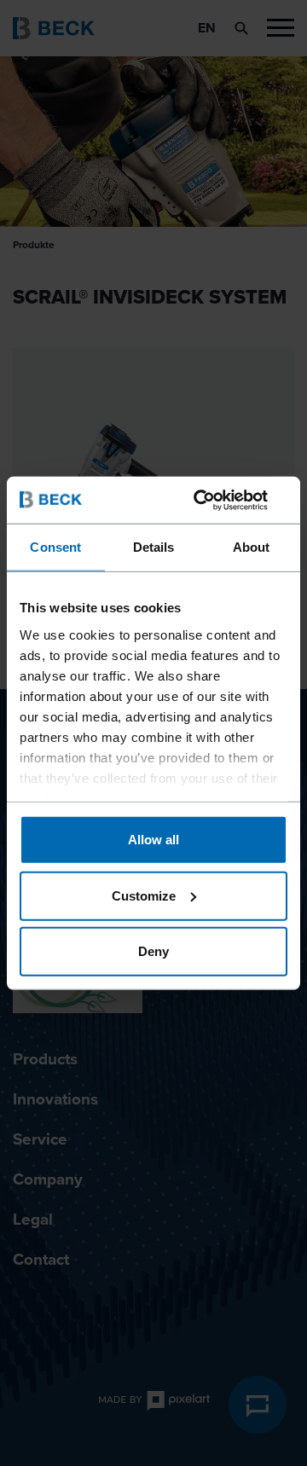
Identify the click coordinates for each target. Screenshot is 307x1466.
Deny (153, 951)
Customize (144, 895)
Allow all (153, 839)
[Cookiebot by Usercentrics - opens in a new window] (216, 500)
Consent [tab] (55, 547)
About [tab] (251, 547)
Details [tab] (154, 547)
